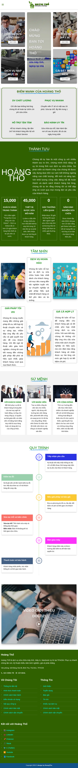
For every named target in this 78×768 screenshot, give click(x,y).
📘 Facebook (9, 757)
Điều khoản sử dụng (12, 699)
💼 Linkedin (8, 735)
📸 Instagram (9, 730)
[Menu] (3, 4)
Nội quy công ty (10, 704)
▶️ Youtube (8, 752)
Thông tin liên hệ (10, 686)
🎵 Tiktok (7, 743)
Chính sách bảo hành (12, 695)
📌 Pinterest (9, 739)
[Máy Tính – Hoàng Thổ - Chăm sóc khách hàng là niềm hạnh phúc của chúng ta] (39, 4)
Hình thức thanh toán (12, 691)
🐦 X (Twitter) (9, 748)
